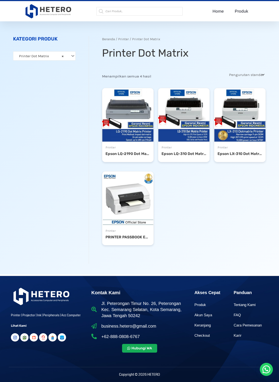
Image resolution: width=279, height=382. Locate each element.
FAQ (237, 315)
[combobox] (44, 56)
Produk (241, 11)
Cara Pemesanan (248, 325)
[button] (266, 369)
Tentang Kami (245, 305)
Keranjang (202, 325)
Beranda (108, 39)
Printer (123, 39)
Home (218, 11)
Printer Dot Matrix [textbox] (40, 56)
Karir (238, 335)
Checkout (202, 335)
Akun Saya (203, 315)
